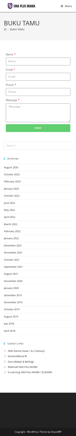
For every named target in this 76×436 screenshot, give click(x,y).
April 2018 (9, 331)
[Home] (5, 29)
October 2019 (11, 309)
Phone (10, 84)
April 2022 (9, 217)
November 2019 (13, 302)
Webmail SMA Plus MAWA (22, 367)
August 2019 (11, 316)
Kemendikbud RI (17, 356)
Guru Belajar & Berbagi (21, 361)
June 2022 (9, 203)
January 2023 (11, 188)
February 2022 (12, 231)
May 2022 (9, 210)
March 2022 (10, 224)
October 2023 (11, 174)
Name (10, 54)
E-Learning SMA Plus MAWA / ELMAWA (30, 372)
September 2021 (13, 266)
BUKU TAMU (17, 29)
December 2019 (13, 295)
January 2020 (11, 288)
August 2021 (11, 274)
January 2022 (11, 238)
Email (9, 69)
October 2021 (11, 259)
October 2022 (11, 195)
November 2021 (13, 252)
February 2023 (12, 181)
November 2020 (13, 281)
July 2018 (9, 323)
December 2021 (13, 245)
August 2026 (11, 167)
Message (12, 100)
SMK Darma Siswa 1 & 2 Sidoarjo (26, 351)
